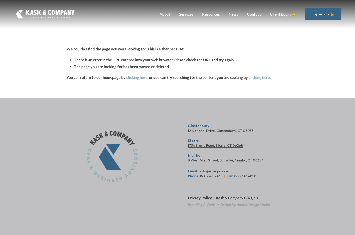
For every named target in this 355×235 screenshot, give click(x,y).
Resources (211, 14)
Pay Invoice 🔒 (323, 14)
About (165, 14)
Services (186, 14)
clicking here (136, 77)
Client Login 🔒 (283, 14)
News (233, 14)
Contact (254, 14)
